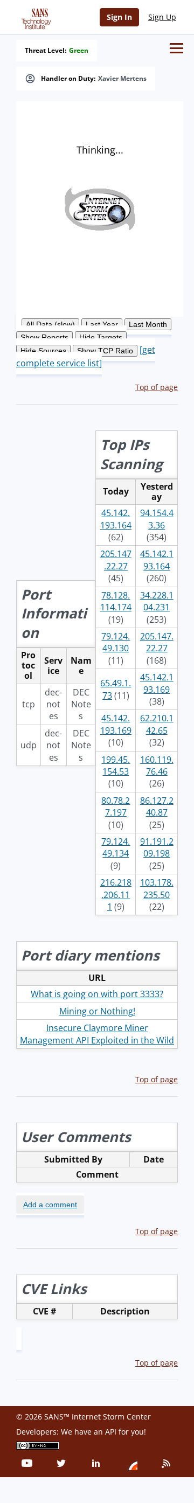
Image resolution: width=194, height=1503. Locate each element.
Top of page (156, 387)
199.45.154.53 (115, 765)
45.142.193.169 (157, 683)
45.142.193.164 (115, 519)
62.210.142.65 (157, 724)
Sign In (119, 17)
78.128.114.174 (115, 601)
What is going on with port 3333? (97, 994)
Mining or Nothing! (97, 1011)
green (78, 50)
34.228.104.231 (157, 601)
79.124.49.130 (115, 642)
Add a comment (50, 1204)
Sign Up (162, 17)
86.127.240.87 (157, 806)
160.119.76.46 (157, 765)
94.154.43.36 (157, 519)
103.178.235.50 (157, 888)
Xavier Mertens (122, 78)
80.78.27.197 (115, 806)
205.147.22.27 (115, 560)
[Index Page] (34, 17)
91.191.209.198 (157, 847)
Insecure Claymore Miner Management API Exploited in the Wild (97, 1034)
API (110, 1432)
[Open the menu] (176, 48)
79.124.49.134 (115, 847)
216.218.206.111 (115, 894)
